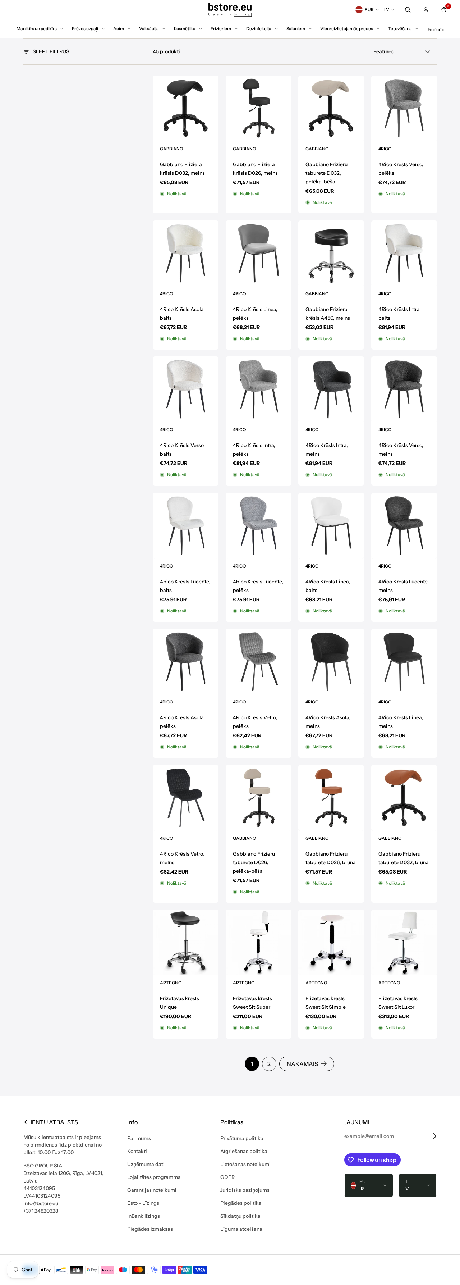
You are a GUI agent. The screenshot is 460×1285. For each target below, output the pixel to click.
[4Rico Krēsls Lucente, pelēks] (258, 526)
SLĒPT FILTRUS (51, 51)
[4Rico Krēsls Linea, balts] (331, 526)
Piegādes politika (241, 1203)
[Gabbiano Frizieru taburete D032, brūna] (404, 798)
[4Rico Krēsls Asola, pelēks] (185, 661)
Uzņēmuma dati (146, 1164)
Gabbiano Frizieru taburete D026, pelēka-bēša (254, 862)
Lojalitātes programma (154, 1177)
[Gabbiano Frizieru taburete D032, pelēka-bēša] (331, 108)
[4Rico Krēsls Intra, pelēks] (258, 389)
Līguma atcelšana (241, 1229)
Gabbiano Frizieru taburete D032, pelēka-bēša (326, 173)
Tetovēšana (400, 28)
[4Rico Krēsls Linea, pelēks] (258, 253)
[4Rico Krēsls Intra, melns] (331, 389)
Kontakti (137, 1151)
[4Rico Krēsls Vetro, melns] (185, 798)
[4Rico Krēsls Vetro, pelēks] (258, 661)
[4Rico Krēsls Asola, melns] (331, 661)
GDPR (227, 1177)
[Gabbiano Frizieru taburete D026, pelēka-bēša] (258, 798)
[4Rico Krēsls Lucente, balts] (185, 526)
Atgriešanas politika (243, 1151)
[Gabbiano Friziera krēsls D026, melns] (258, 108)
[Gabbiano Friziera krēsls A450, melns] (331, 253)
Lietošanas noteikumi (245, 1164)
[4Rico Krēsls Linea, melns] (404, 661)
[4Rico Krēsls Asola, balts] (185, 253)
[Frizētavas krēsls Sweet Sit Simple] (331, 942)
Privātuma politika (241, 1138)
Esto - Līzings (143, 1203)
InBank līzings (143, 1216)
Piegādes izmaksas (150, 1229)
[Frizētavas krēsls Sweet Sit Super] (258, 942)
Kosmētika (185, 28)
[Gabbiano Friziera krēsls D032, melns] (185, 108)
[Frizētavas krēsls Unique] (185, 942)
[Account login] (426, 9)
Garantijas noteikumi (151, 1190)
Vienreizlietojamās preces (346, 28)
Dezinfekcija (258, 28)
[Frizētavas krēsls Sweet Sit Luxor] (404, 942)
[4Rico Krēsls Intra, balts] (404, 253)
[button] (428, 1136)
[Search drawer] (408, 9)
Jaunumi (435, 29)
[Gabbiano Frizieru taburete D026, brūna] (331, 798)
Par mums (139, 1138)
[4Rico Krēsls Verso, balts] (185, 389)
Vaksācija (149, 28)
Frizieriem (221, 28)
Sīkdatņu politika (240, 1216)
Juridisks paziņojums (245, 1190)
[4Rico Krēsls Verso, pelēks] (404, 108)
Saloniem (295, 28)
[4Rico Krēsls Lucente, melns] (404, 526)
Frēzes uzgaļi (85, 28)
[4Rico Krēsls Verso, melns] (404, 389)
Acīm (118, 28)
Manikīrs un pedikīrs (37, 28)
